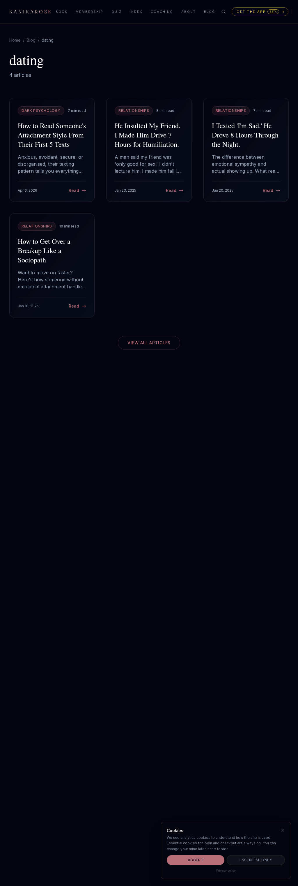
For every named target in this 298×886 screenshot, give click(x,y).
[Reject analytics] (282, 830)
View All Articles (149, 342)
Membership (89, 12)
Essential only (256, 860)
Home (15, 40)
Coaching (162, 12)
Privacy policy (226, 870)
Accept (196, 860)
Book (62, 12)
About (188, 12)
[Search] (223, 11)
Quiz (116, 12)
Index (136, 12)
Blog (210, 12)
